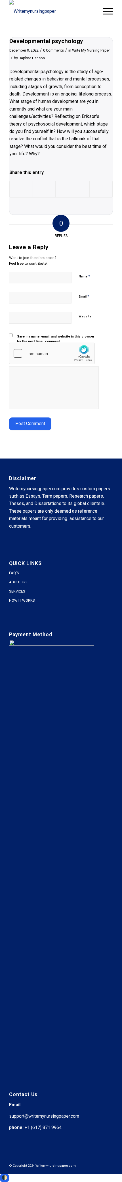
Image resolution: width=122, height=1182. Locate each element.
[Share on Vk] (83, 189)
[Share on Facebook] (15, 189)
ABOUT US (18, 582)
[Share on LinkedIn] (61, 189)
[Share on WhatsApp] (38, 189)
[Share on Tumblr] (72, 189)
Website (85, 316)
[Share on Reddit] (95, 189)
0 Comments (53, 50)
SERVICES (17, 591)
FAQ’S (14, 573)
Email (84, 296)
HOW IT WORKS (22, 600)
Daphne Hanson (32, 58)
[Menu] (105, 11)
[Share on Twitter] (26, 189)
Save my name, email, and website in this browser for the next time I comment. (55, 339)
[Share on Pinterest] (49, 189)
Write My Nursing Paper (91, 50)
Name (84, 276)
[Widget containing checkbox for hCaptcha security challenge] (52, 353)
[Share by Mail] (106, 189)
